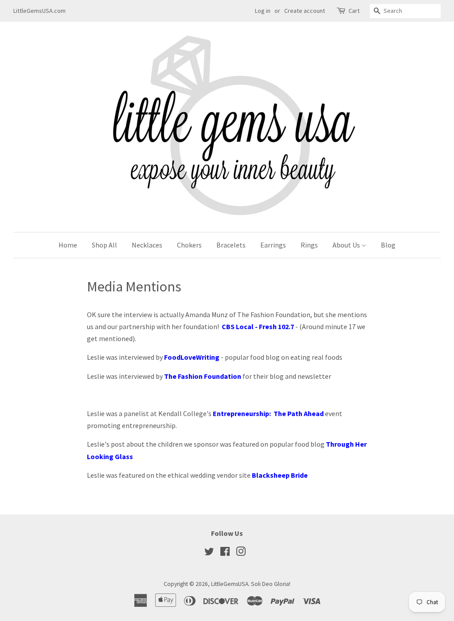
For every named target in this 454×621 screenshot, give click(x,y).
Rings (309, 244)
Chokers (189, 244)
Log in (262, 11)
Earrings (273, 244)
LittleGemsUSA (229, 584)
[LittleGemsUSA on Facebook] (225, 553)
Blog (388, 244)
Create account (304, 11)
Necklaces (147, 244)
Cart (354, 11)
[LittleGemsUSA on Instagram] (241, 553)
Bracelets (231, 244)
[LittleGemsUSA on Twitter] (209, 553)
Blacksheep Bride (280, 475)
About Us (347, 244)
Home (68, 244)
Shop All (104, 244)
